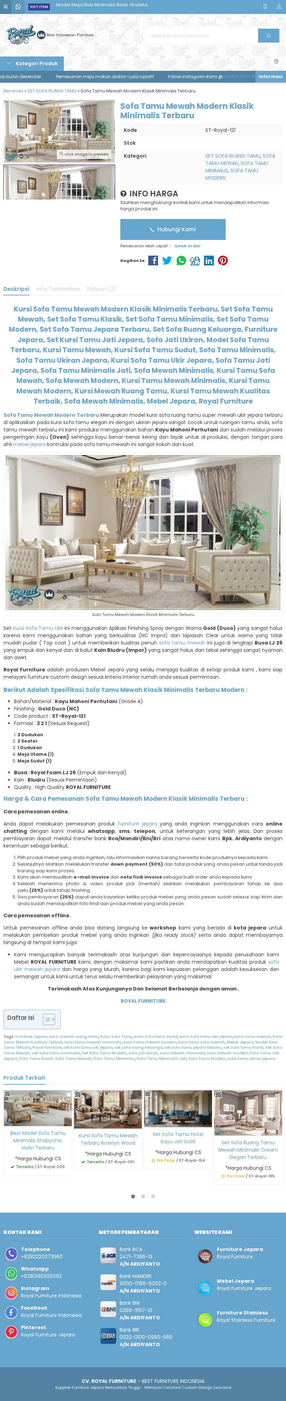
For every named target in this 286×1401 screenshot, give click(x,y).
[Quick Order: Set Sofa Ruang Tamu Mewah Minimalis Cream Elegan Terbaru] (219, 1129)
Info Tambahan (58, 289)
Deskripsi (16, 289)
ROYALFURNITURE (210, 77)
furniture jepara (137, 823)
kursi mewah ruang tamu (74, 1036)
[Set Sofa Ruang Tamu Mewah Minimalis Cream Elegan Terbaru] (248, 1112)
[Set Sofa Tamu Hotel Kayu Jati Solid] (178, 1108)
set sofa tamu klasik (243, 1047)
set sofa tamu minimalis (56, 1053)
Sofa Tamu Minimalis (114, 1058)
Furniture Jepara (31, 1036)
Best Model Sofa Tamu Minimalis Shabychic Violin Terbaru (38, 1140)
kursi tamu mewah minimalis (93, 1042)
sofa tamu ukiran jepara (251, 1058)
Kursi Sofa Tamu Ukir (38, 628)
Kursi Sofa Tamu (116, 1036)
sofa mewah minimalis (182, 1053)
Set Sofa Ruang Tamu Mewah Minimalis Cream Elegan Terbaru (248, 1150)
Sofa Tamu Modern (207, 1058)
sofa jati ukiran (143, 1053)
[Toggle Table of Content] (45, 1019)
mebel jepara (29, 444)
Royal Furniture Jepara (48, 1334)
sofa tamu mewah (182, 642)
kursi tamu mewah (252, 1036)
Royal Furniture (46, 1047)
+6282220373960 (42, 1256)
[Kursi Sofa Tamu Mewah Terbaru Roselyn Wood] (108, 1108)
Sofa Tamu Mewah (73, 1058)
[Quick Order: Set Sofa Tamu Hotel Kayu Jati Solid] (149, 1120)
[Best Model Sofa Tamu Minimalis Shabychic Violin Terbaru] (38, 1107)
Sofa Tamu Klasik (36, 1058)
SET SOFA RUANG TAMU (232, 155)
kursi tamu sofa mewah (201, 1042)
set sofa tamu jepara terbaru (192, 1047)
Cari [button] (269, 42)
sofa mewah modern (227, 1053)
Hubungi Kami (176, 229)
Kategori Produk (36, 63)
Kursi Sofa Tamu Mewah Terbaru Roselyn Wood (108, 1139)
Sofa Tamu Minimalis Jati (162, 1058)
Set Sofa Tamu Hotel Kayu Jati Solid (178, 1138)
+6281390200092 (41, 1276)
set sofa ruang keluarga (138, 1047)
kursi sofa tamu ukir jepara (206, 1036)
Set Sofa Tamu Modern (104, 1053)
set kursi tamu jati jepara (88, 1047)
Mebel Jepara (240, 1042)
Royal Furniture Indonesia (51, 1295)
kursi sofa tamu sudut (156, 1036)
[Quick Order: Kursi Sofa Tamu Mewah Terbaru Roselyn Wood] (79, 1122)
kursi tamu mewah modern (149, 1042)
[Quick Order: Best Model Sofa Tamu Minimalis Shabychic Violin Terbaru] (9, 1119)
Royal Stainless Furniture (246, 1320)
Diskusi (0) (101, 289)
